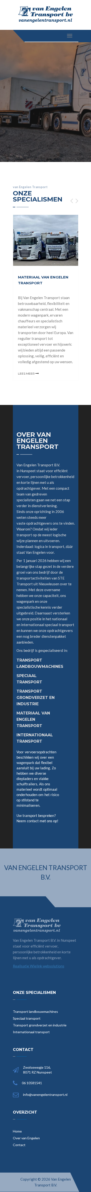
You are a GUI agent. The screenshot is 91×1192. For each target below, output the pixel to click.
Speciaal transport (27, 1018)
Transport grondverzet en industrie (39, 1025)
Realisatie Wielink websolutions (38, 966)
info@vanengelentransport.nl (45, 1094)
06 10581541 (32, 1083)
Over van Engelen (26, 1138)
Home (17, 1131)
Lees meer (26, 373)
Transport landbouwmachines (35, 1011)
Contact (19, 1145)
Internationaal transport (31, 1032)
